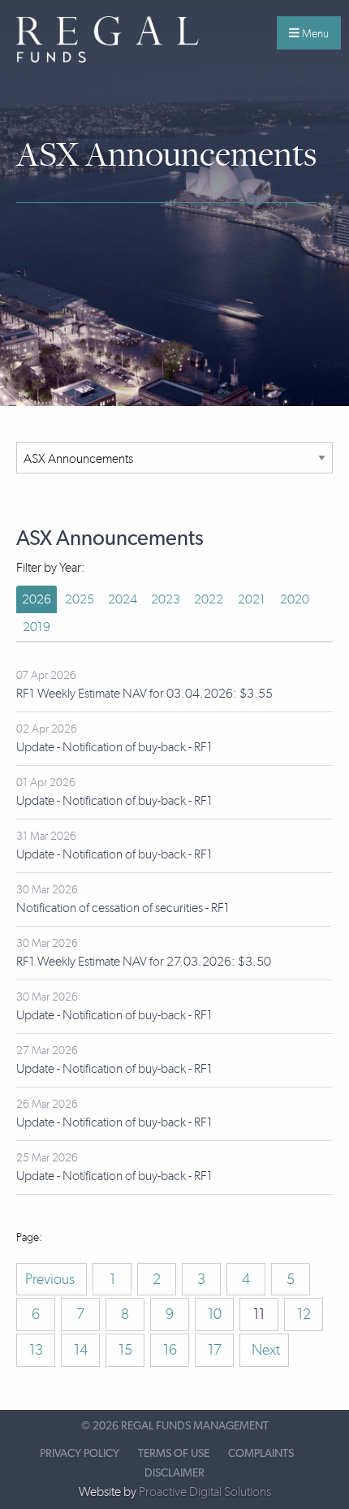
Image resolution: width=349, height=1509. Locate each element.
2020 (294, 599)
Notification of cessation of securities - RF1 (123, 907)
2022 (208, 599)
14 (81, 1350)
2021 (251, 599)
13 (36, 1350)
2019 (36, 626)
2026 (36, 599)
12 (304, 1314)
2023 (165, 599)
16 (170, 1350)
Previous (51, 1279)
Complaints (261, 1453)
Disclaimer (174, 1473)
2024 (122, 599)
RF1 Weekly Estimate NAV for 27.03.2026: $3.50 (143, 961)
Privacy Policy (79, 1453)
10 (215, 1314)
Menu (314, 33)
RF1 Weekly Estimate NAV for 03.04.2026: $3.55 (144, 693)
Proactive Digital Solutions (205, 1491)
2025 (79, 599)
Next (264, 1350)
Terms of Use (173, 1453)
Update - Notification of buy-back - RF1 (114, 746)
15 (125, 1350)
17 (215, 1350)
